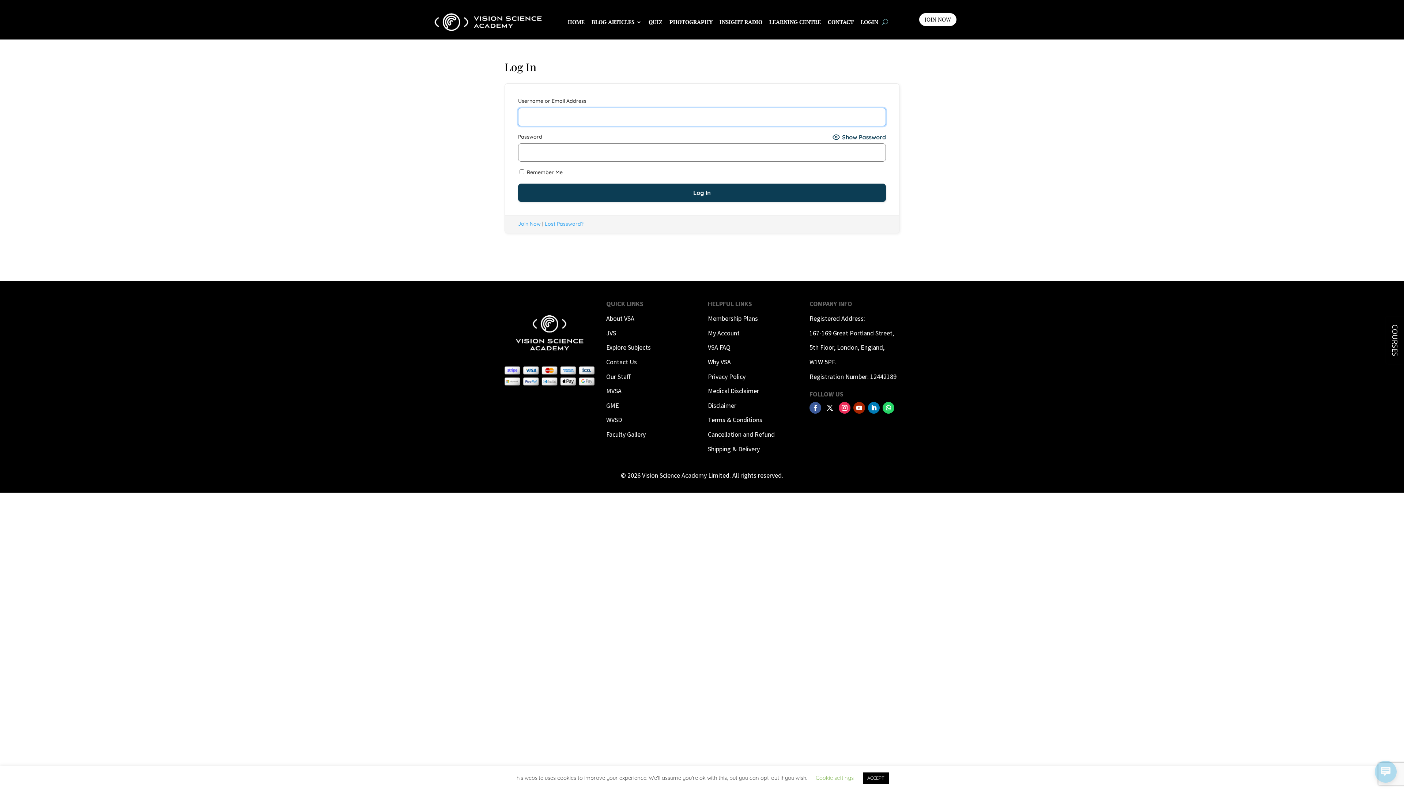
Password (530, 136)
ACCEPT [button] (875, 778)
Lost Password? (564, 224)
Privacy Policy (727, 376)
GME (612, 405)
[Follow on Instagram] (844, 408)
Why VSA (719, 362)
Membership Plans (733, 318)
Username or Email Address (552, 101)
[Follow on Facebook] (815, 408)
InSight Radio (741, 22)
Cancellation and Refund (741, 434)
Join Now (529, 224)
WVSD (614, 419)
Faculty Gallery (626, 434)
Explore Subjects (628, 347)
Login (869, 22)
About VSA (620, 318)
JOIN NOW (938, 19)
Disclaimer (722, 405)
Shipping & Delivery (734, 449)
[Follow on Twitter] (830, 408)
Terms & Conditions (735, 419)
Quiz (656, 22)
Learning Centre (795, 22)
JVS (611, 333)
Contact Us (621, 362)
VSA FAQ (719, 347)
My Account (724, 333)
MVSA (614, 391)
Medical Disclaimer (733, 391)
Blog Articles (613, 22)
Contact (841, 22)
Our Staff (618, 376)
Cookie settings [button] (835, 777)
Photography (691, 22)
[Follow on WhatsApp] (888, 408)
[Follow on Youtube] (859, 408)
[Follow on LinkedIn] (874, 408)
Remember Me (544, 172)
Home (576, 22)
